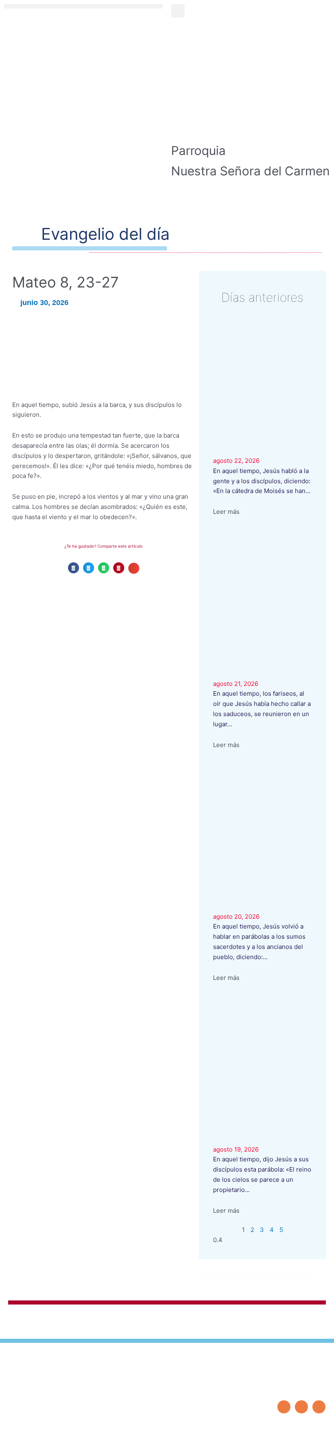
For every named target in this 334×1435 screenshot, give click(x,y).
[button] (83, 6)
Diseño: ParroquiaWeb (300, 1424)
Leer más (226, 511)
